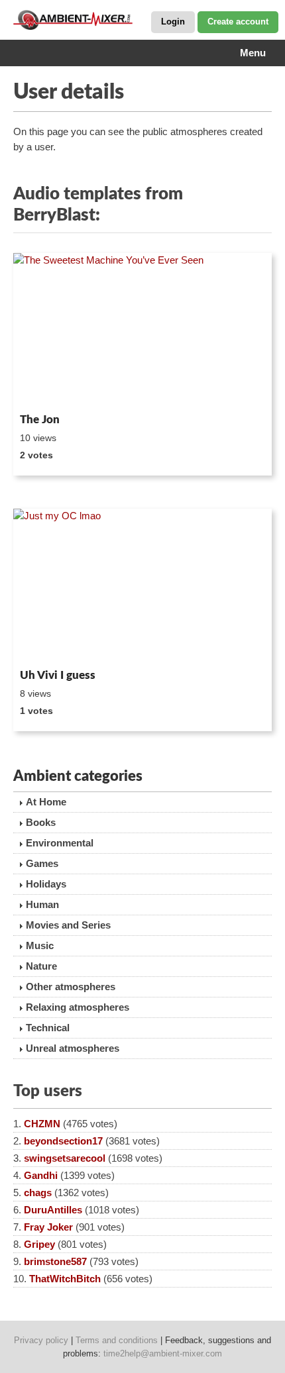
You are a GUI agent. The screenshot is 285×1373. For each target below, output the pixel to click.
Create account (237, 21)
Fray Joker (48, 1227)
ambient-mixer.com (79, 20)
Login (173, 21)
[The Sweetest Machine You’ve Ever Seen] (142, 330)
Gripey (39, 1244)
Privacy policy (41, 1340)
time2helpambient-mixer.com (162, 1353)
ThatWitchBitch (65, 1278)
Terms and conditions (117, 1340)
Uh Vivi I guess (57, 675)
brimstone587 (55, 1261)
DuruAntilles (53, 1209)
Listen (45, 390)
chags (38, 1192)
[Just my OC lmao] (142, 586)
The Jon (40, 419)
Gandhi (41, 1175)
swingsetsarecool (64, 1158)
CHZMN (42, 1123)
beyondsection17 (63, 1140)
